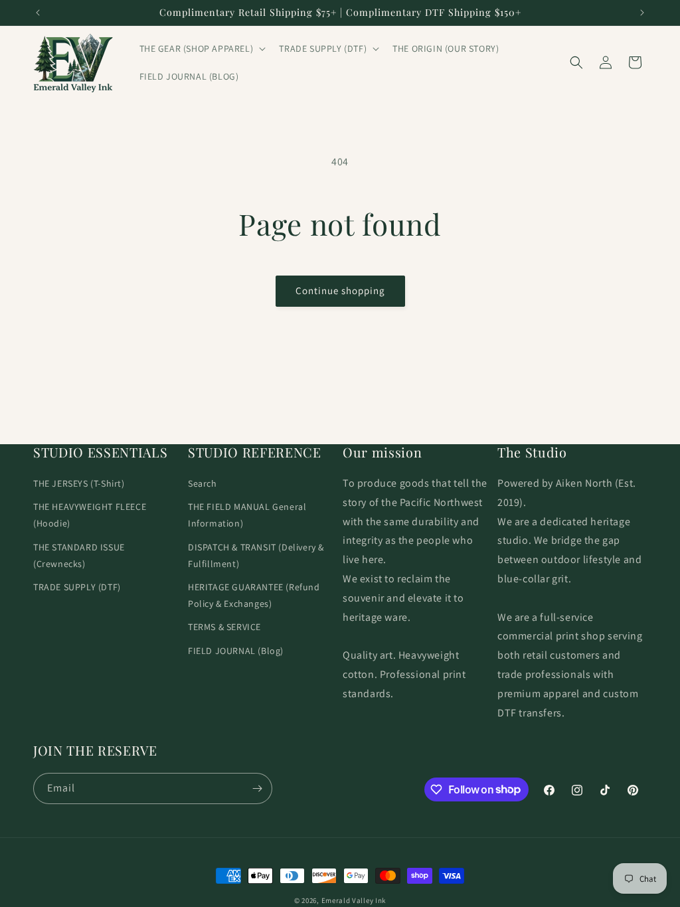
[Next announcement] (642, 12)
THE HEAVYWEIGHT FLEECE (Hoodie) (89, 515)
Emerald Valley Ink (353, 900)
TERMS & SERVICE (224, 627)
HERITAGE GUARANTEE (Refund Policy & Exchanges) (254, 595)
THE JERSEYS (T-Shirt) (79, 483)
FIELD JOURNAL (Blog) (236, 651)
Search (202, 483)
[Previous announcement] (37, 12)
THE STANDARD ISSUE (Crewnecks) (79, 555)
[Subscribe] (257, 788)
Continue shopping (340, 290)
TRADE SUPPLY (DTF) (77, 587)
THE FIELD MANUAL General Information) (247, 515)
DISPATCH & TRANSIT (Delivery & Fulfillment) (256, 555)
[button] (201, 48)
